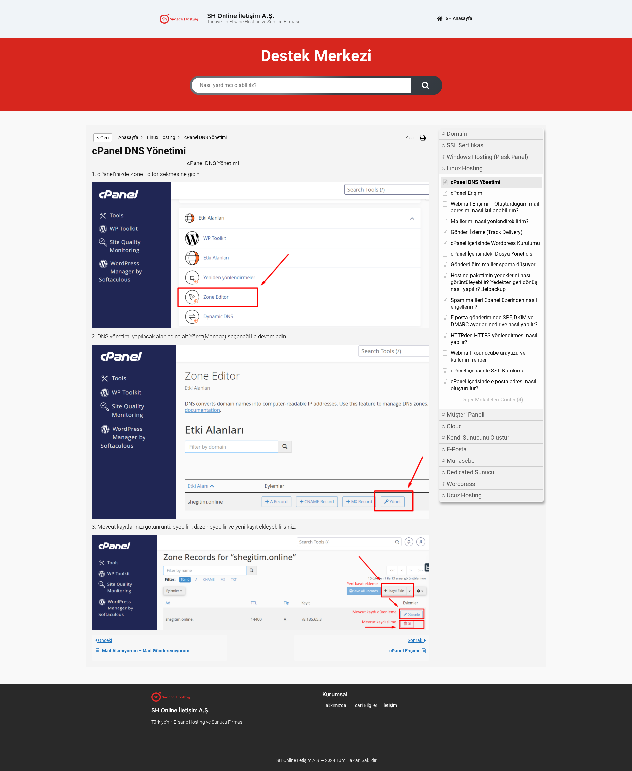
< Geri (103, 137)
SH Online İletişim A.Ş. (240, 16)
